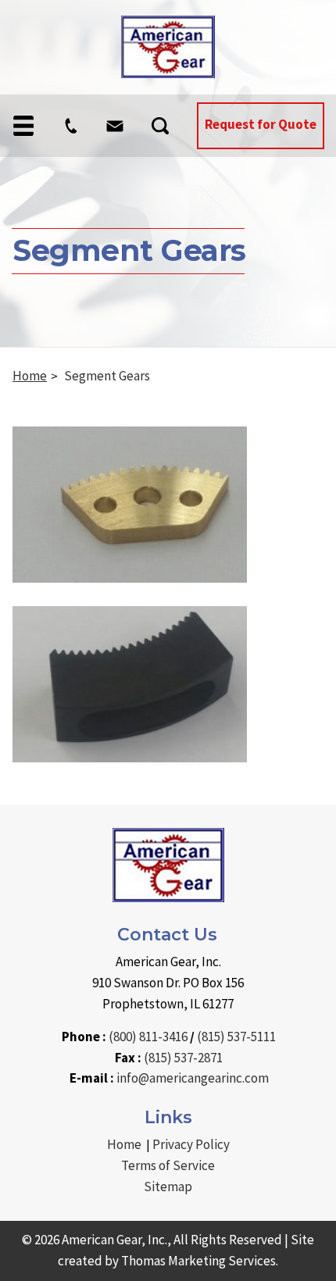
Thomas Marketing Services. (199, 1260)
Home (30, 375)
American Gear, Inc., (116, 1239)
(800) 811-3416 (148, 1036)
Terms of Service (168, 1165)
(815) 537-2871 (183, 1057)
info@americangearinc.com (192, 1078)
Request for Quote (260, 124)
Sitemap (168, 1186)
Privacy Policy (191, 1144)
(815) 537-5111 (236, 1036)
